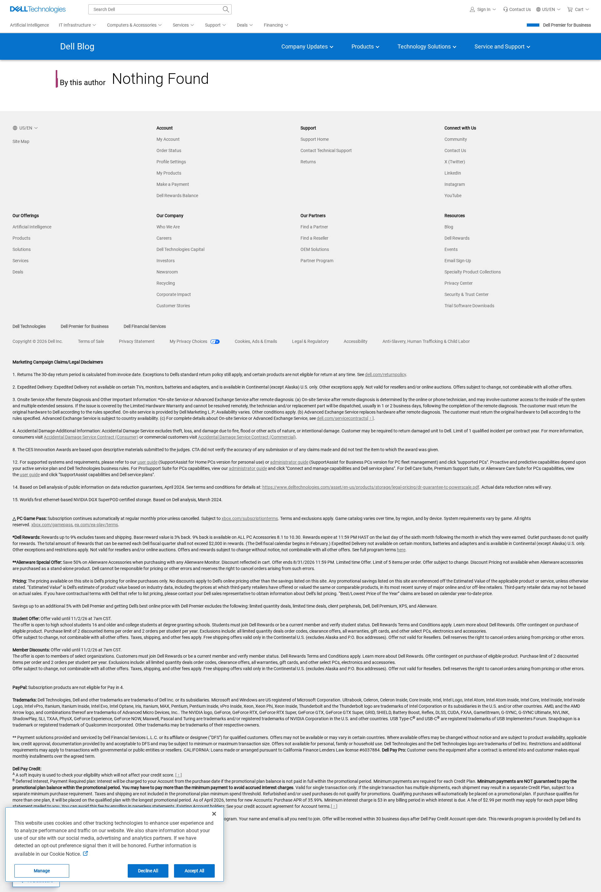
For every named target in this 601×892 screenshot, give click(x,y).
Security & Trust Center (466, 294)
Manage (42, 870)
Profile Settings (171, 161)
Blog (448, 226)
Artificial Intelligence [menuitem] (29, 25)
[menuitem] (78, 25)
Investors (166, 260)
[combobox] (160, 9)
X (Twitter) (454, 161)
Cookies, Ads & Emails (256, 341)
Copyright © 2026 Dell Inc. (38, 341)
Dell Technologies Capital (180, 249)
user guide (147, 462)
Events (451, 249)
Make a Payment (173, 184)
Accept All (194, 870)
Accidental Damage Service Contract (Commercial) (247, 437)
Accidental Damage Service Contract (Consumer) (91, 437)
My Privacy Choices (189, 341)
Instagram (454, 184)
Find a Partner (314, 226)
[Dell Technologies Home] (38, 9)
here (401, 549)
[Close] (214, 814)
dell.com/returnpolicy (385, 374)
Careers (164, 238)
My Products (169, 173)
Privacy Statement (137, 341)
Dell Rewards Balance (177, 195)
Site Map (21, 141)
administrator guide (289, 462)
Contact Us (455, 150)
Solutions (22, 249)
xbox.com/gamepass (52, 524)
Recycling (166, 283)
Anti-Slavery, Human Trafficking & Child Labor (426, 341)
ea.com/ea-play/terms (96, 524)
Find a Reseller (314, 238)
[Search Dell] (226, 9)
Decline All (148, 870)
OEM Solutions (314, 249)
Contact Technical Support (326, 150)
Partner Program (316, 260)
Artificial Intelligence (32, 226)
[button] (484, 9)
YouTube (452, 195)
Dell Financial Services (145, 326)
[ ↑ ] (370, 418)
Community (455, 139)
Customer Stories (173, 305)
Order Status (169, 150)
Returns (308, 161)
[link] (517, 9)
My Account (168, 139)
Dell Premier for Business (567, 25)
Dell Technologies (29, 326)
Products (21, 238)
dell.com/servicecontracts (342, 418)
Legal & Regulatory (310, 341)
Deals (18, 271)
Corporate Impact (174, 294)
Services (20, 260)
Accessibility (355, 341)
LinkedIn (452, 173)
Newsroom (167, 271)
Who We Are (168, 226)
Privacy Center (458, 283)
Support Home (314, 139)
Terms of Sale (91, 341)
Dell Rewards (457, 238)
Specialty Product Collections (472, 271)
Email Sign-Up (457, 260)
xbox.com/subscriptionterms (250, 518)
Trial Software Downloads (469, 305)
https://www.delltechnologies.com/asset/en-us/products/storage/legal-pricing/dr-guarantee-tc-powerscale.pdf (370, 487)
